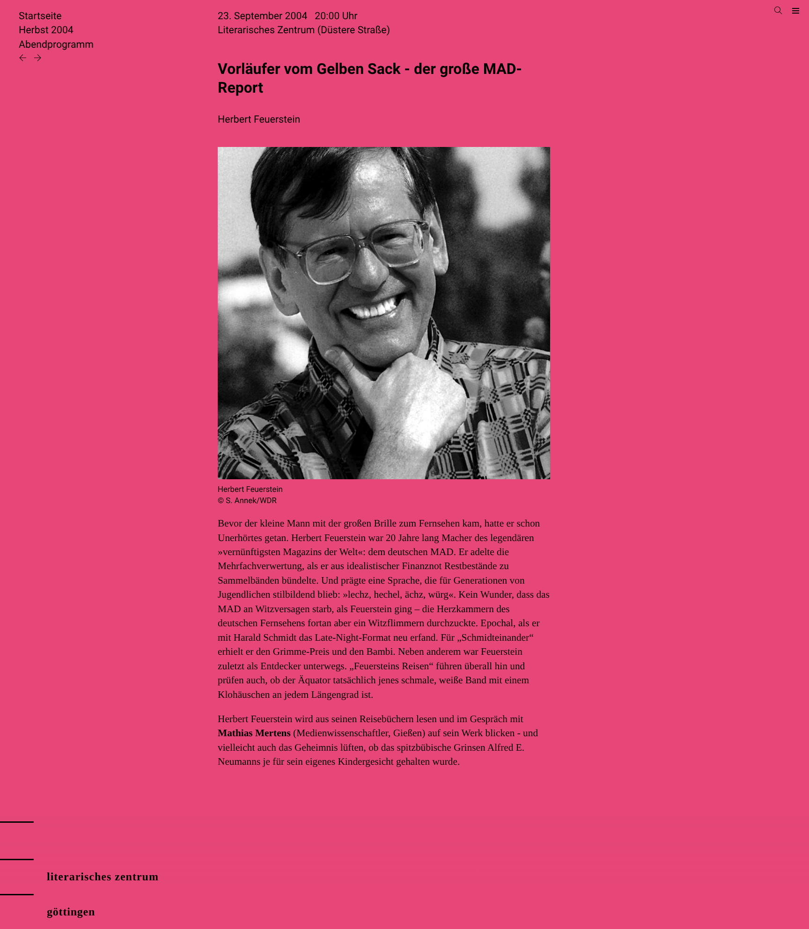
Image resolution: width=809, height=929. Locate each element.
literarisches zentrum (103, 877)
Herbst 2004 (46, 30)
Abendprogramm (56, 45)
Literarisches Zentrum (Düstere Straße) (304, 30)
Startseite (40, 16)
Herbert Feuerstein (259, 119)
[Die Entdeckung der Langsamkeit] (24, 59)
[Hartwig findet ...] (38, 59)
